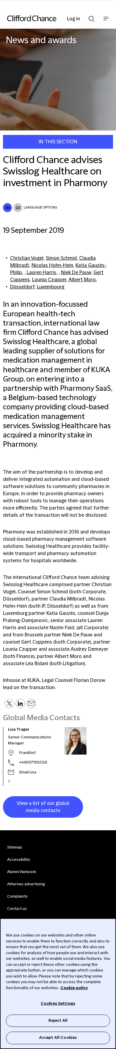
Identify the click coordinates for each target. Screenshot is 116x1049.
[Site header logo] (49, 18)
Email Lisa (27, 772)
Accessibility (18, 859)
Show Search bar (92, 17)
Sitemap (14, 847)
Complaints (17, 896)
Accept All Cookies (58, 1037)
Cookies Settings (58, 1003)
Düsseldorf (22, 287)
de (18, 207)
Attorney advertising (26, 884)
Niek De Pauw (76, 272)
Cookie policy (74, 988)
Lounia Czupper (49, 279)
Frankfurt (27, 752)
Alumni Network (21, 871)
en (7, 207)
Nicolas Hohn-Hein (52, 265)
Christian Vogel (26, 258)
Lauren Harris (41, 272)
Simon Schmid (61, 258)
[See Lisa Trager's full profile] (15, 781)
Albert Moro (82, 279)
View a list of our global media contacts (43, 807)
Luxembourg (50, 287)
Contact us (17, 908)
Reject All (58, 1020)
